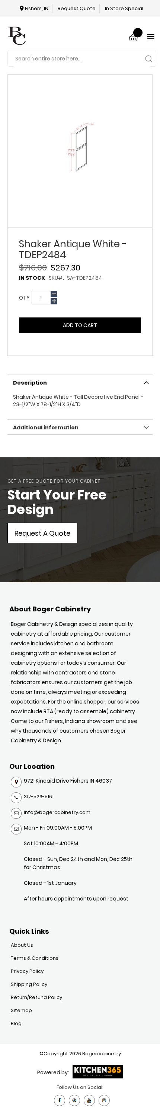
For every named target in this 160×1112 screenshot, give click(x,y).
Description (30, 382)
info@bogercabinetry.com (57, 812)
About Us (22, 945)
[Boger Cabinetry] (16, 36)
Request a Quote (42, 533)
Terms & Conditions (34, 958)
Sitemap (21, 1010)
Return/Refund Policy (36, 997)
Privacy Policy (27, 971)
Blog (16, 1023)
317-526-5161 (39, 796)
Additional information (46, 427)
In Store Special (124, 8)
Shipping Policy (29, 984)
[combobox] (82, 58)
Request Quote (77, 8)
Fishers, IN (36, 8)
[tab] (80, 382)
